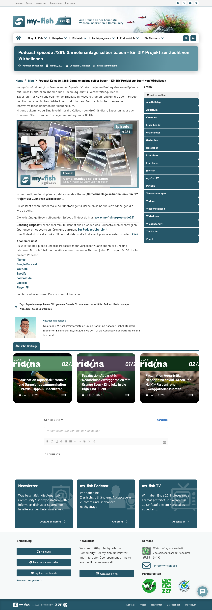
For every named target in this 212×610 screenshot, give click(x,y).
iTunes (21, 259)
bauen (46, 304)
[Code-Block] (80, 441)
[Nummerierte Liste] (66, 441)
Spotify (21, 273)
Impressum (70, 3)
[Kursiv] (52, 441)
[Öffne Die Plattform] (162, 38)
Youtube (22, 269)
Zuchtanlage (45, 308)
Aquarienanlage (34, 304)
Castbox (22, 282)
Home (19, 80)
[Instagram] (184, 3)
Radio (116, 304)
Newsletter (41, 3)
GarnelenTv (72, 304)
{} (89, 441)
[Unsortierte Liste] (70, 441)
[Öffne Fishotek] (85, 38)
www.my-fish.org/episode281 (114, 217)
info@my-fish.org (165, 565)
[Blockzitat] (75, 441)
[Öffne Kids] (45, 38)
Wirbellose (25, 308)
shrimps (125, 304)
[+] (93, 441)
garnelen (60, 304)
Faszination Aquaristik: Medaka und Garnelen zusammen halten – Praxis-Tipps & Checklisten (42, 384)
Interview (84, 304)
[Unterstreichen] (56, 441)
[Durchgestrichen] (61, 441)
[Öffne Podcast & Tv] (137, 38)
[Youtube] (190, 3)
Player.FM (23, 287)
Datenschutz (56, 3)
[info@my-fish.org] (146, 565)
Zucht (35, 308)
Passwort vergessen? (29, 580)
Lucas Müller (96, 304)
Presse (29, 3)
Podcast (108, 304)
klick (135, 234)
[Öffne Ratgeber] (65, 38)
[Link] (84, 441)
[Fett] (47, 441)
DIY (52, 304)
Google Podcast (27, 264)
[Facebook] (178, 3)
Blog (31, 80)
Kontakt (19, 3)
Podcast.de (24, 278)
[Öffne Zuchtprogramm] (113, 38)
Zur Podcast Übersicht (92, 229)
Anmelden (162, 419)
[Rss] (196, 3)
